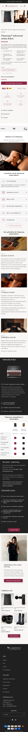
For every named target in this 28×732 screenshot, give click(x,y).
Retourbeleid (6, 685)
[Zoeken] (21, 6)
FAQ (4, 663)
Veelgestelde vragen (8, 490)
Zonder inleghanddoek (9, 69)
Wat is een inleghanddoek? (7, 76)
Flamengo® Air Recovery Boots (19, 627)
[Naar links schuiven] (10, 25)
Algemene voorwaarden (9, 678)
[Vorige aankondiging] (2, 1)
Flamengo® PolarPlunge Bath (6, 627)
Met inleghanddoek (8, 73)
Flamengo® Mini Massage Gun (19, 608)
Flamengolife (11, 731)
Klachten (5, 688)
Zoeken (5, 660)
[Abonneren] (23, 714)
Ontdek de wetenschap (15, 225)
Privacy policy (6, 682)
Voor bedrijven (6, 669)
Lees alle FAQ (14, 530)
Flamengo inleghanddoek (13, 580)
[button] (4, 41)
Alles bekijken (14, 636)
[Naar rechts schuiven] (17, 25)
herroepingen (6, 691)
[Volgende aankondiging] (25, 1)
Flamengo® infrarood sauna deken (7, 608)
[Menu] (2, 6)
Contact (5, 666)
